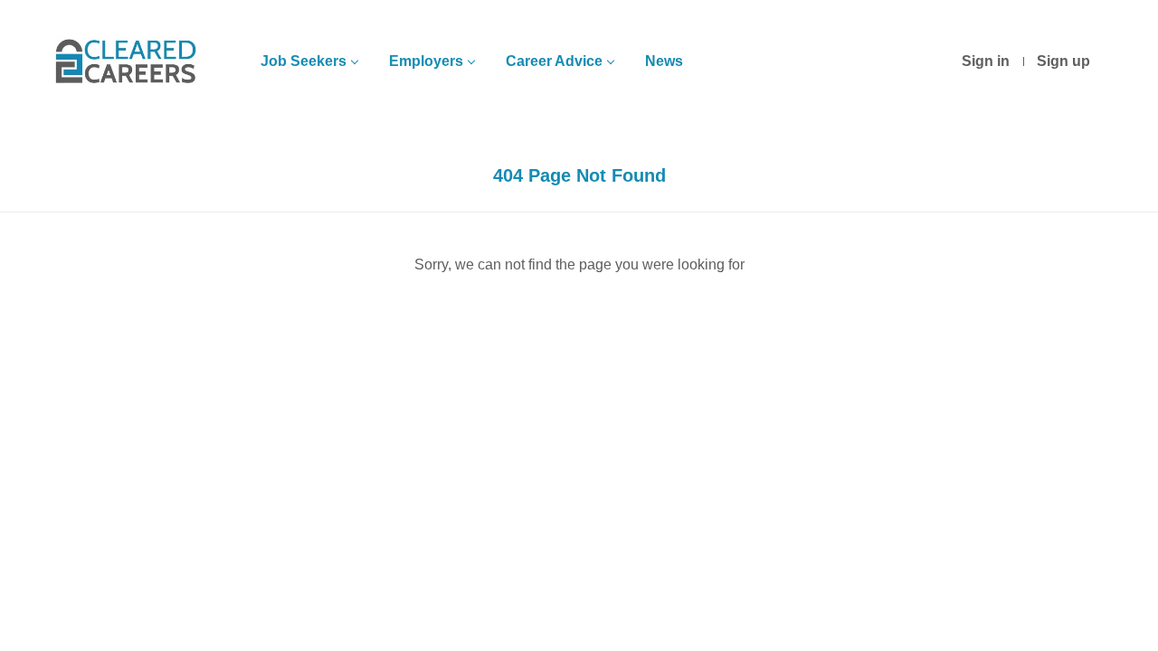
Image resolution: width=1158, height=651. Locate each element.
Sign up (1063, 61)
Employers (426, 61)
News (664, 61)
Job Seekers (303, 61)
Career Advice (554, 61)
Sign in (986, 61)
